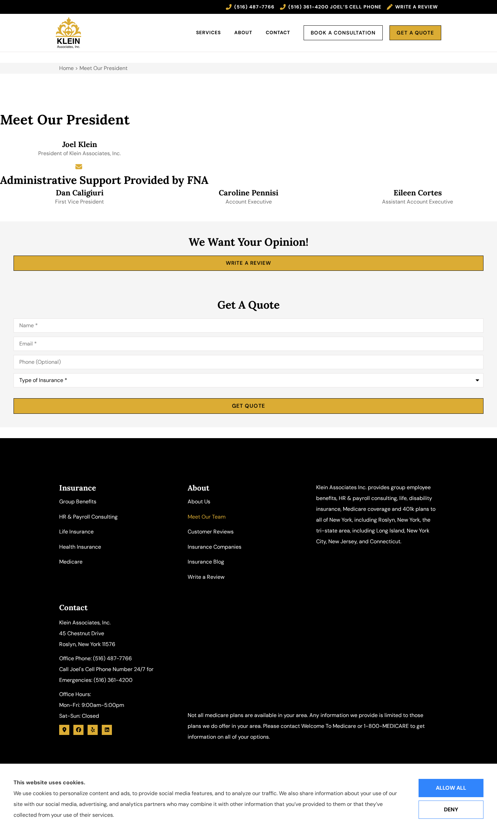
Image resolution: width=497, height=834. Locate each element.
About (243, 32)
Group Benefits (77, 501)
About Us (199, 501)
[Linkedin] (107, 730)
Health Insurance (80, 546)
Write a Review (206, 576)
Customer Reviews (211, 531)
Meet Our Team (207, 516)
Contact (278, 32)
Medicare (70, 561)
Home (66, 68)
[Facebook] (78, 730)
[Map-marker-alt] (64, 730)
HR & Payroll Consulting (88, 516)
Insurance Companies (214, 546)
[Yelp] (93, 730)
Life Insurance (76, 531)
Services (208, 32)
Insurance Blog (206, 561)
